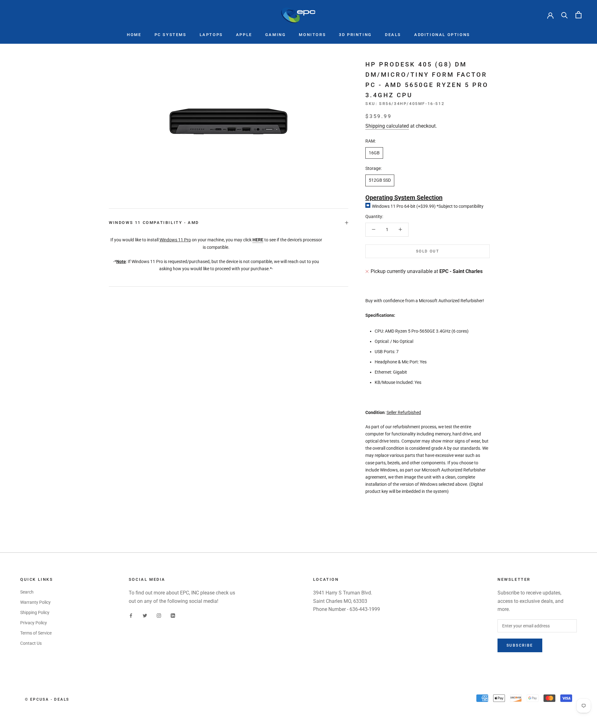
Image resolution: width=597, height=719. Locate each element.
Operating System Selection (403, 197)
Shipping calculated (387, 126)
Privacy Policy (33, 622)
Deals (393, 34)
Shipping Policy (34, 612)
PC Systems (171, 34)
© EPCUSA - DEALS (47, 699)
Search (27, 591)
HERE (257, 239)
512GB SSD (380, 180)
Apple (244, 34)
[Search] (564, 14)
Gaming (275, 34)
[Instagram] (159, 615)
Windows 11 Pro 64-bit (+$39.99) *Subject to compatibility (428, 205)
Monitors (312, 34)
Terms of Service (36, 632)
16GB (374, 152)
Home (134, 34)
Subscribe (520, 645)
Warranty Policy (35, 602)
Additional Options (442, 34)
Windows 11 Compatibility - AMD (154, 222)
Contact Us (31, 643)
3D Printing (355, 34)
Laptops (211, 34)
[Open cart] (578, 14)
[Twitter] (145, 615)
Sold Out (427, 251)
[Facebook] (131, 615)
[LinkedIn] (173, 615)
